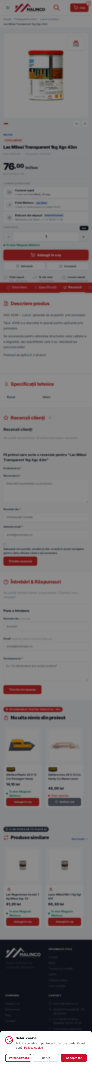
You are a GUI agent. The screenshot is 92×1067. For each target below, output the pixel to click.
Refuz (46, 1058)
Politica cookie (33, 1047)
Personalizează (19, 1058)
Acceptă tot (74, 1058)
